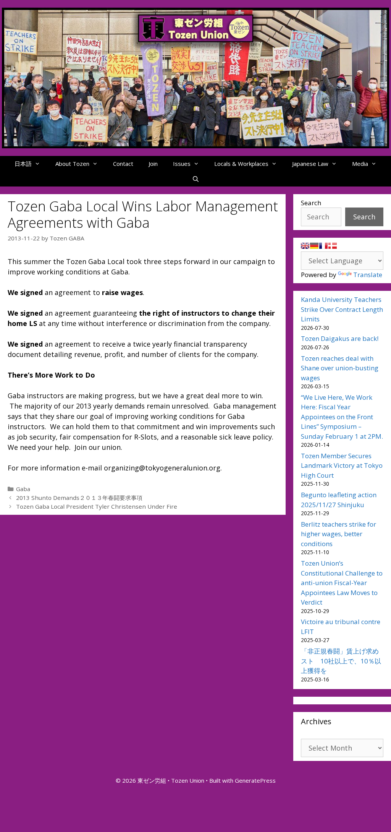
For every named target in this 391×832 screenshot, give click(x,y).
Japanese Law (310, 163)
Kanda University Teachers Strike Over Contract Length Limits (342, 309)
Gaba (23, 489)
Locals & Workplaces (241, 163)
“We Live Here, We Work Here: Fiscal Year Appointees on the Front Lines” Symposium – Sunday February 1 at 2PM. (342, 417)
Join (153, 163)
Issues (182, 163)
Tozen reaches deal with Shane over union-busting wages (339, 368)
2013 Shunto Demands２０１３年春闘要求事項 (79, 497)
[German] (314, 246)
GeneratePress (255, 780)
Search (311, 202)
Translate (367, 274)
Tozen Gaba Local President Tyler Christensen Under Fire (96, 506)
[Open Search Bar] (195, 179)
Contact (123, 163)
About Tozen (72, 163)
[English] (305, 246)
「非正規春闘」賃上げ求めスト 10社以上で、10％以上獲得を (341, 661)
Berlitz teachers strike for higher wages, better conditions (338, 534)
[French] (323, 246)
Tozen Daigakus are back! (339, 338)
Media (360, 163)
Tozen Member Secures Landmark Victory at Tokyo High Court (342, 465)
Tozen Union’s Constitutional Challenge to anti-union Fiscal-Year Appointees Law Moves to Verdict (342, 583)
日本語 (23, 163)
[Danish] (332, 246)
